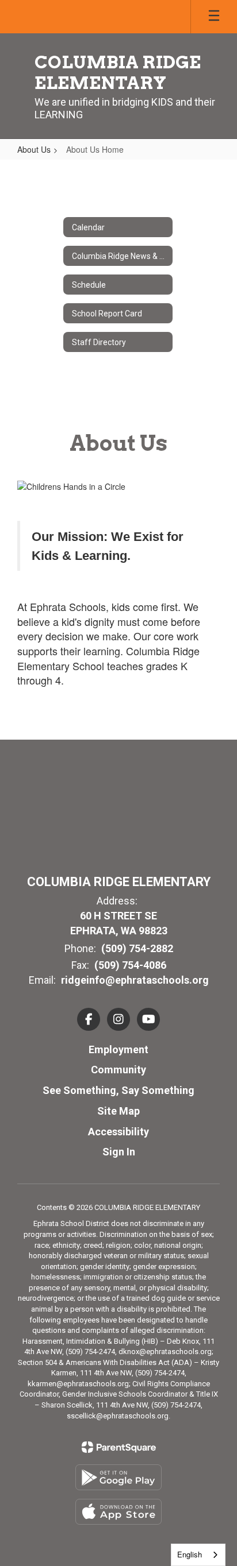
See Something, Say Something (118, 1090)
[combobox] (198, 1555)
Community (118, 1070)
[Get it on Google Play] (118, 1477)
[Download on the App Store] (118, 1512)
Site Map (118, 1111)
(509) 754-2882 (137, 948)
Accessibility (118, 1132)
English (189, 1554)
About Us (34, 149)
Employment (118, 1049)
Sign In (118, 1152)
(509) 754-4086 (130, 965)
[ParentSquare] (119, 1447)
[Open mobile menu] (214, 16)
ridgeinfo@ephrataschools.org (135, 980)
